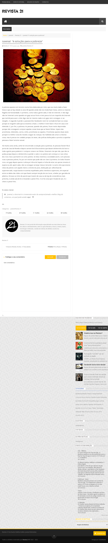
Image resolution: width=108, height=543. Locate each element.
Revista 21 (26, 539)
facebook (62, 257)
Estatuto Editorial (18, 2)
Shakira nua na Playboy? (93, 333)
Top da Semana (81, 328)
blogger (50, 257)
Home (5, 35)
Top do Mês (91, 328)
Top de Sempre (102, 328)
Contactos (45, 2)
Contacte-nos (100, 533)
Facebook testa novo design (94, 365)
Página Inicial (6, 2)
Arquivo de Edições (33, 2)
